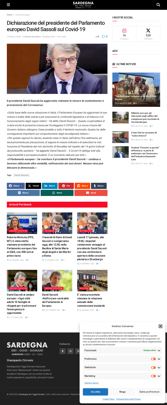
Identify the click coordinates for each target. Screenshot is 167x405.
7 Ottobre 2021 (16, 317)
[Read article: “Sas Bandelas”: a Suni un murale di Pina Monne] (136, 90)
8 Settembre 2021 (52, 310)
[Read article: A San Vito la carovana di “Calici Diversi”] (120, 137)
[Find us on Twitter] (78, 351)
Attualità (85, 231)
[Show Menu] (8, 5)
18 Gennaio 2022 (16, 260)
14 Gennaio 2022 (51, 260)
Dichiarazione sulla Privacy (128, 399)
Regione (84, 288)
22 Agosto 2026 (124, 103)
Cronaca (49, 231)
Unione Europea (22, 15)
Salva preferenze (149, 391)
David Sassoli (21, 175)
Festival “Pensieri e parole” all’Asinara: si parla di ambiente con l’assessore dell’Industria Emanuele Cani (145, 153)
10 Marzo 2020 (14, 36)
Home (9, 15)
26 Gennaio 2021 (86, 310)
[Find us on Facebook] (63, 351)
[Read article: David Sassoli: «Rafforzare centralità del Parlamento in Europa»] (57, 281)
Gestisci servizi (91, 383)
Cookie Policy (109, 399)
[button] (160, 326)
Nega (122, 391)
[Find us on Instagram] (70, 351)
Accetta (95, 391)
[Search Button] (158, 5)
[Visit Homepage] (83, 5)
